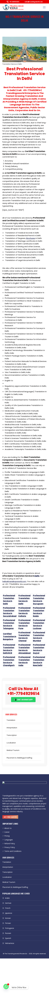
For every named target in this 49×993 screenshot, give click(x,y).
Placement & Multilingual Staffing (19, 758)
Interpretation (12, 727)
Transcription (12, 735)
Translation (11, 720)
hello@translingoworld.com (14, 581)
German (8, 903)
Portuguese (9, 928)
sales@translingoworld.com (34, 2)
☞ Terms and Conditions (11, 851)
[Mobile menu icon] (44, 7)
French (7, 908)
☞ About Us (7, 828)
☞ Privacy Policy (8, 847)
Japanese (8, 913)
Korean (8, 918)
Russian (8, 933)
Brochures (30, 238)
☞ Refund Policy (8, 843)
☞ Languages (7, 840)
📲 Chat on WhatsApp (23, 699)
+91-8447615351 (14, 2)
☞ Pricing (6, 836)
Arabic (7, 898)
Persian (8, 923)
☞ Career (6, 832)
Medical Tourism (13, 750)
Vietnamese (9, 943)
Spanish (8, 938)
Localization (11, 743)
